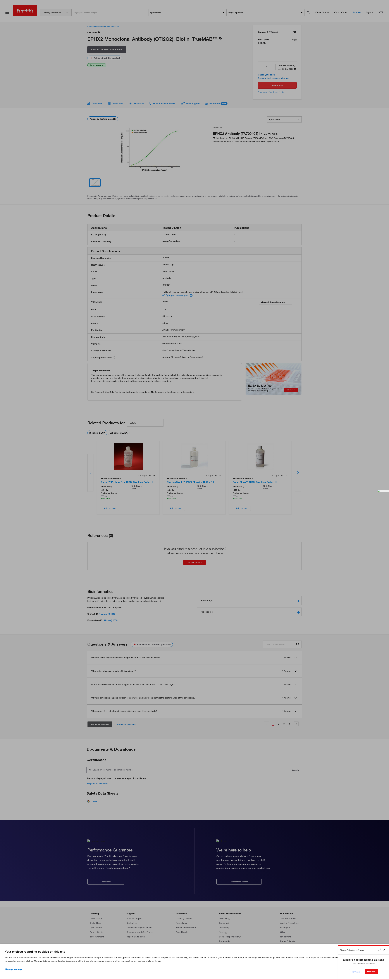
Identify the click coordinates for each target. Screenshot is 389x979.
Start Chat (371, 971)
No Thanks (356, 972)
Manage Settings (13, 969)
